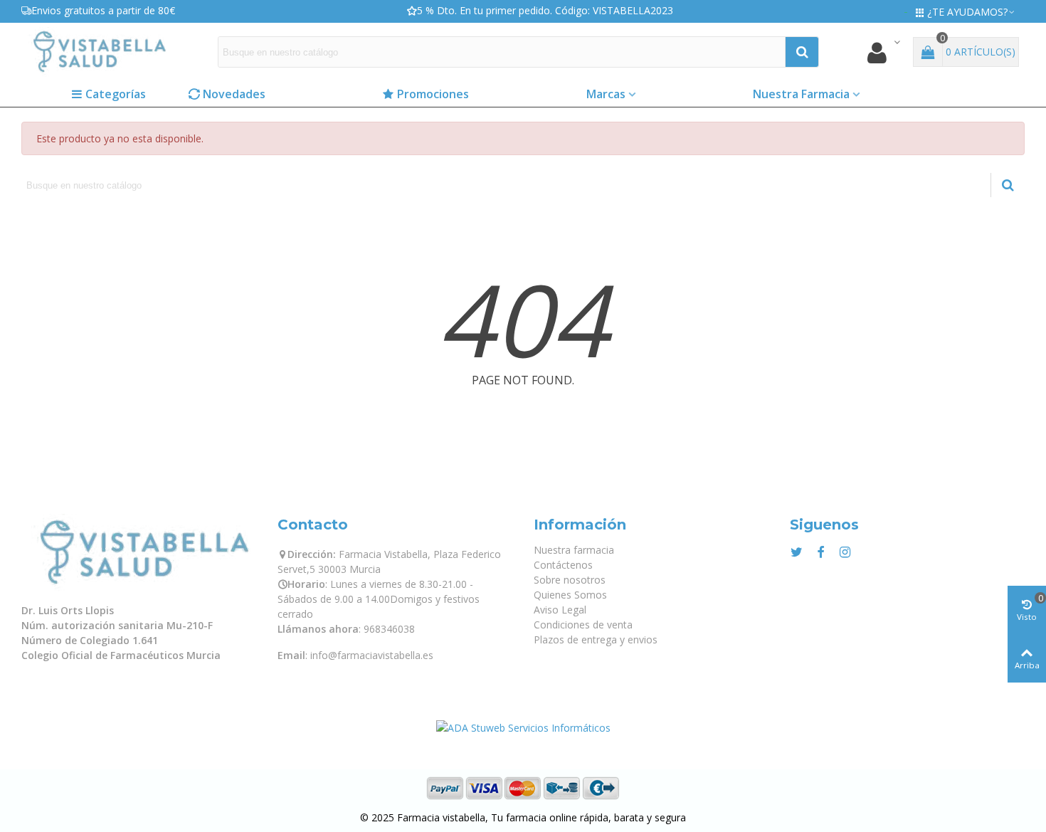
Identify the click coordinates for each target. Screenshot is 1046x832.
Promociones (433, 94)
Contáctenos (563, 565)
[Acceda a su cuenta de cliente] (883, 52)
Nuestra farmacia (574, 550)
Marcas (605, 94)
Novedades (234, 94)
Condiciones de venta (583, 624)
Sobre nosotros (570, 579)
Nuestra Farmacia (801, 94)
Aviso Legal (560, 609)
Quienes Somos (570, 594)
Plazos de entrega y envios (595, 639)
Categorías (115, 94)
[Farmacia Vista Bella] (99, 51)
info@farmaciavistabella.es (371, 655)
